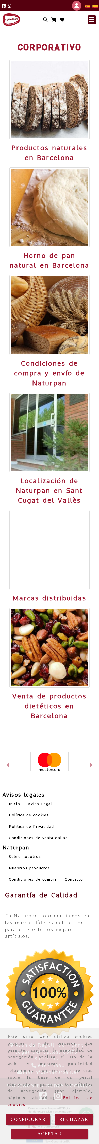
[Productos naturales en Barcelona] (49, 100)
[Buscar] (45, 20)
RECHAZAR (73, 1119)
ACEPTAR (49, 1133)
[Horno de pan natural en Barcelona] (49, 207)
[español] (87, 5)
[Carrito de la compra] (54, 20)
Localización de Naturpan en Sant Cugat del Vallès (49, 490)
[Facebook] (4, 5)
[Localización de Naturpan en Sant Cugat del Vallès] (49, 432)
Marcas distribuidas (49, 598)
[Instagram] (9, 5)
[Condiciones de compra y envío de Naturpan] (49, 315)
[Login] (62, 20)
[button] (92, 19)
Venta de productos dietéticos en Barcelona (49, 706)
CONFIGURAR (28, 1119)
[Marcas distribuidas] (49, 550)
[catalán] (95, 5)
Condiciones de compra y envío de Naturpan (49, 373)
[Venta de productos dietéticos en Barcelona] (49, 648)
